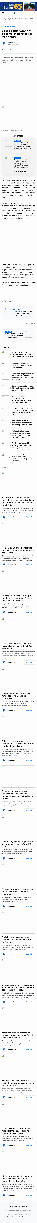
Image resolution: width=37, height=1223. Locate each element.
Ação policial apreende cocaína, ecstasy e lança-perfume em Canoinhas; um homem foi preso (22, 434)
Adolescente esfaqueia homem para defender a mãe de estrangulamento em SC (22, 423)
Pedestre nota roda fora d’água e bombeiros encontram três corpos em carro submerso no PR (18, 598)
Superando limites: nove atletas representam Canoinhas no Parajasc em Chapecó (22, 458)
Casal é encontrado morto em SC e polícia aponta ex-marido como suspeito (23, 388)
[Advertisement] (18, 83)
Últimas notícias (12, 1214)
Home (3, 18)
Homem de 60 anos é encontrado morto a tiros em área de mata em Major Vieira (18, 550)
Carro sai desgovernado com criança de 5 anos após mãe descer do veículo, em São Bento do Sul (17, 795)
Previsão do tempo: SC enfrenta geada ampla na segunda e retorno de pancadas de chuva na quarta (23, 446)
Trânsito (10, 18)
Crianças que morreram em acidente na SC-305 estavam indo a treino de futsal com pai (18, 743)
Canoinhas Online (11, 42)
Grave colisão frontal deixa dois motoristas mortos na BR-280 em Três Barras (17, 646)
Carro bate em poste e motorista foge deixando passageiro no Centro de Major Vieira (17, 1131)
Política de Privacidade (13, 1217)
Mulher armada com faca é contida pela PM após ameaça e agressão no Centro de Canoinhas (23, 411)
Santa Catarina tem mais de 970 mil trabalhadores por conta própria (14, 335)
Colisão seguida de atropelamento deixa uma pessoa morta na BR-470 (18, 844)
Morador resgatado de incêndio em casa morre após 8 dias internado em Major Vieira (17, 1178)
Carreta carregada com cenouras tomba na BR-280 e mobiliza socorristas (17, 891)
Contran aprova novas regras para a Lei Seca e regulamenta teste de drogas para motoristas (18, 987)
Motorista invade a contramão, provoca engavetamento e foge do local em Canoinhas (22, 145)
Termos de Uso (23, 1214)
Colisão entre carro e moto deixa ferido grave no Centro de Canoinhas (23, 365)
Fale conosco (26, 1217)
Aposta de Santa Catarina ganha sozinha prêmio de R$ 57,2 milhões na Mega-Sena (22, 354)
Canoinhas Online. (27, 1210)
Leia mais (29, 517)
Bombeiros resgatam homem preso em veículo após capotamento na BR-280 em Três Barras (21, 163)
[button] (3, 13)
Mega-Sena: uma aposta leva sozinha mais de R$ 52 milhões (22, 312)
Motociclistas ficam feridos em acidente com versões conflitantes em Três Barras (18, 1083)
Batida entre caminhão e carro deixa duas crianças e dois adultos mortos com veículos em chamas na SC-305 (18, 501)
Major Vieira (6, 27)
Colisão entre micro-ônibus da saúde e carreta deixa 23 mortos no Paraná (17, 939)
